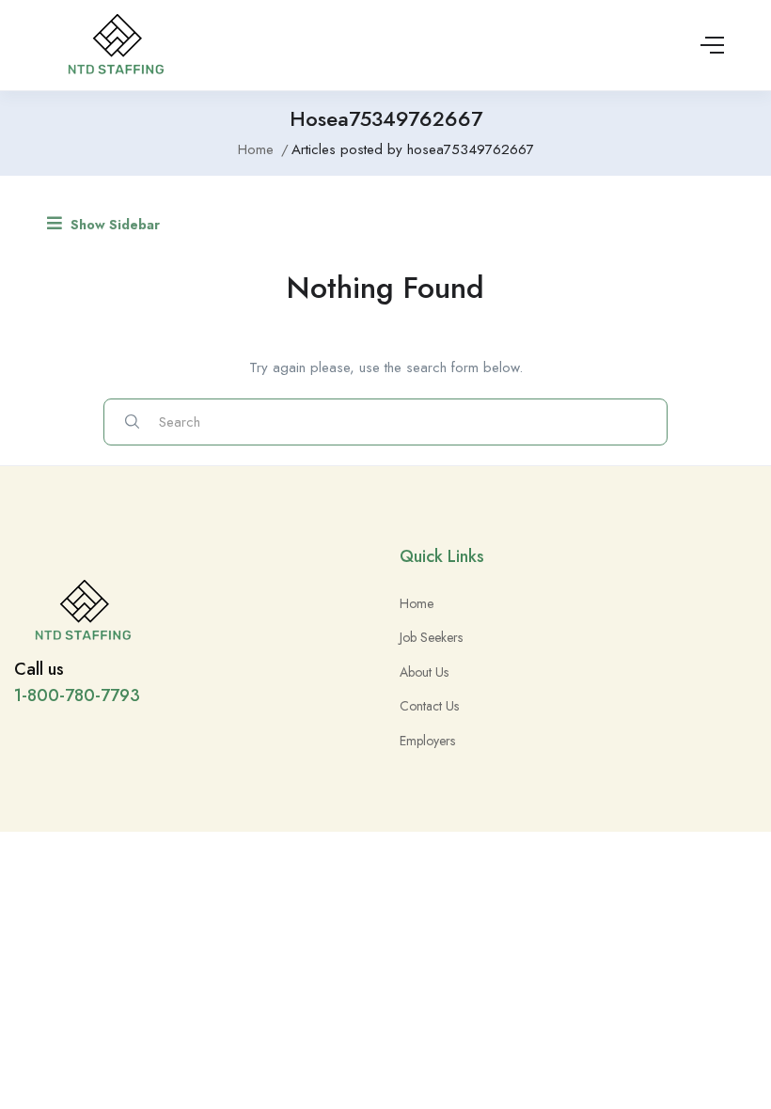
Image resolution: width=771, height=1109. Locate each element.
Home (256, 149)
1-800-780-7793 (77, 695)
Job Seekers (431, 637)
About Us (424, 672)
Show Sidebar (113, 224)
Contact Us (429, 705)
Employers (427, 740)
